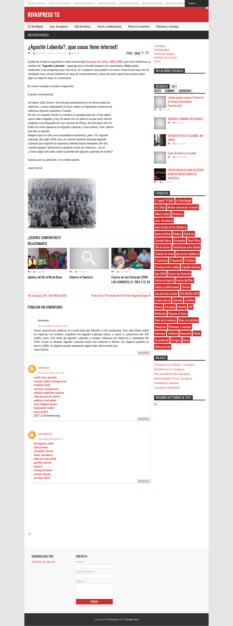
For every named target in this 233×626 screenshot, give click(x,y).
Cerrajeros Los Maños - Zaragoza (174, 364)
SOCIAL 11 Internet (43, 561)
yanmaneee (45, 433)
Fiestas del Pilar (184, 280)
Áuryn (186, 340)
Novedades (38, 35)
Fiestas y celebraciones (109, 26)
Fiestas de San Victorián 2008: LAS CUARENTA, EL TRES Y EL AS (130, 279)
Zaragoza (176, 340)
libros (157, 61)
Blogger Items (132, 619)
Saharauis (160, 333)
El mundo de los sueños (167, 267)
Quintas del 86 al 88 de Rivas (45, 277)
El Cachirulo (161, 260)
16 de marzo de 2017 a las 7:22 (51, 373)
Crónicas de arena (164, 254)
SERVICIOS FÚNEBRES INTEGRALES (185, 119)
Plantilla (182, 307)
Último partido (162, 347)
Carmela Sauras (163, 240)
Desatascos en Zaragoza (169, 369)
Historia (186, 287)
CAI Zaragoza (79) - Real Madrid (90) (47, 295)
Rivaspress (160, 327)
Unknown (43, 367)
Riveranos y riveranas (167, 26)
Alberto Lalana (162, 214)
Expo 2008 (160, 274)
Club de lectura (82, 26)
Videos (196, 333)
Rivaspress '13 (43, 14)
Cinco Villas (194, 240)
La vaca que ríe (162, 300)
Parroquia (170, 307)
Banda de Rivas (163, 234)
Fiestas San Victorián (179, 274)
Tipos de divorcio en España (182, 153)
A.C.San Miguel (35, 26)
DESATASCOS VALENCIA (129, 3)
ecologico (160, 46)
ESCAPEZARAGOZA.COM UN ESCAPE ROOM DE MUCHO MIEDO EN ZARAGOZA (186, 174)
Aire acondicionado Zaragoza (172, 373)
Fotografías (40, 53)
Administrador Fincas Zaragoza (173, 378)
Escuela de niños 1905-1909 (104, 61)
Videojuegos (161, 49)
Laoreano (177, 300)
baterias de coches (165, 57)
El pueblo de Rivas (191, 267)
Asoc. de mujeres (59, 26)
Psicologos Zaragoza (60, 3)
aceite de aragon (164, 53)
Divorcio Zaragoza (37, 3)
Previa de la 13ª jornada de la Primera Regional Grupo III (121, 295)
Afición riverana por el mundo (183, 207)
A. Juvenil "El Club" (164, 201)
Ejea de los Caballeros (187, 254)
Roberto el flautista (81, 277)
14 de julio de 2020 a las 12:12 (50, 439)
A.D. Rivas (160, 207)
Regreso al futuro (178, 313)
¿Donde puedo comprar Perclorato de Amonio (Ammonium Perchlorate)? (186, 101)
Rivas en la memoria (139, 26)
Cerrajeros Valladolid (167, 387)
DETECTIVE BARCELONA (152, 3)
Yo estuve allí (162, 340)
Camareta (189, 234)
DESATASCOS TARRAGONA (177, 3)
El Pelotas (190, 260)
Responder (143, 353)
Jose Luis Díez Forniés (166, 294)
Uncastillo (185, 333)
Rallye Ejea (160, 313)
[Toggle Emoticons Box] (30, 534)
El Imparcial (176, 260)
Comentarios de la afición (186, 247)
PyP (191, 307)
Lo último (189, 300)
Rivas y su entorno (188, 320)
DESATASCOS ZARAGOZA (84, 3)
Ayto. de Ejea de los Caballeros (171, 227)
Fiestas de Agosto (164, 280)
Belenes (177, 234)
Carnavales (179, 240)
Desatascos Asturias (166, 383)
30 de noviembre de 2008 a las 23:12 (53, 326)
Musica (158, 307)
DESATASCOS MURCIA (107, 3)
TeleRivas (173, 333)
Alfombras (177, 214)
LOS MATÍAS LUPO (189, 294)
